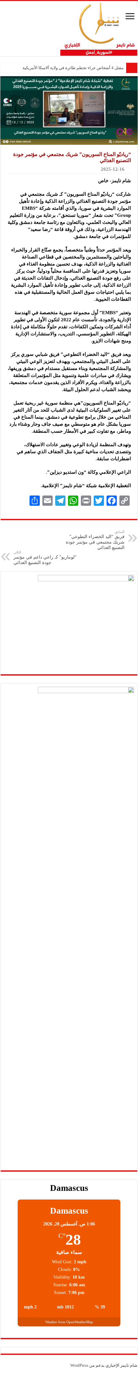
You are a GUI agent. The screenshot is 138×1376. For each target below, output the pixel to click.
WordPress (79, 1365)
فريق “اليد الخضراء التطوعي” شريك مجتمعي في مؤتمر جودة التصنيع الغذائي (95, 540)
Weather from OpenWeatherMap (69, 1322)
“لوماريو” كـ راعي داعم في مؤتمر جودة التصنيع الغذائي (44, 557)
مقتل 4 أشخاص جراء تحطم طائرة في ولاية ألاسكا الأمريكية (73, 67)
